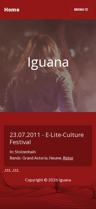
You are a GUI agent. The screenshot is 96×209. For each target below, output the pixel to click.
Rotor (68, 157)
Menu (79, 9)
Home (11, 9)
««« (7, 169)
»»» (15, 169)
